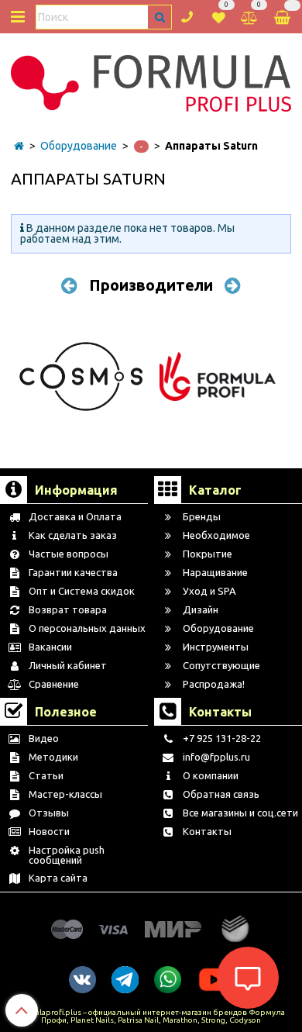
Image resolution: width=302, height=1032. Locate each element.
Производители (151, 285)
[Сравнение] (249, 15)
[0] (218, 15)
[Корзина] (283, 16)
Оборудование (78, 146)
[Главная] (19, 146)
